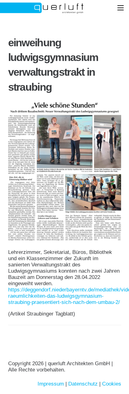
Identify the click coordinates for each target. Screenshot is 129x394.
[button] (120, 8)
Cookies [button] (111, 384)
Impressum (51, 384)
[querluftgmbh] (55, 8)
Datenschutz (83, 384)
